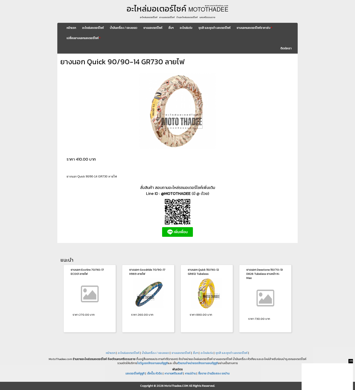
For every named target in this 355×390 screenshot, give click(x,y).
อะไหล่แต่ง (186, 28)
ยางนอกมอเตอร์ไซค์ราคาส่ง (254, 28)
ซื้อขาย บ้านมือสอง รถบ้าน (213, 373)
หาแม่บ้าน (190, 373)
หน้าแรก (71, 28)
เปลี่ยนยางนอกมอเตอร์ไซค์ (83, 38)
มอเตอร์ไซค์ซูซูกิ (135, 373)
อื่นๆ (171, 28)
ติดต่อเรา (286, 48)
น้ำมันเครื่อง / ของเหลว (123, 28)
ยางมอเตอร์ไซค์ (152, 28)
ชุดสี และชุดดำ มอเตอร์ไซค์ (214, 28)
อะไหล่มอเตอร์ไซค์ (93, 28)
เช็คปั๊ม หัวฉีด (154, 373)
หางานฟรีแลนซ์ (173, 373)
